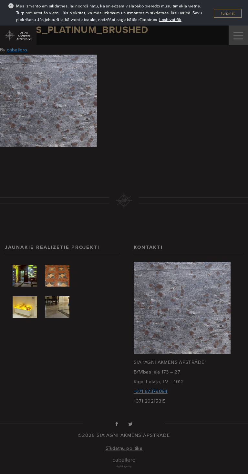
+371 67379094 (151, 391)
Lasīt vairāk (170, 19)
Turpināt (228, 13)
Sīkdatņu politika (124, 448)
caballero (17, 49)
